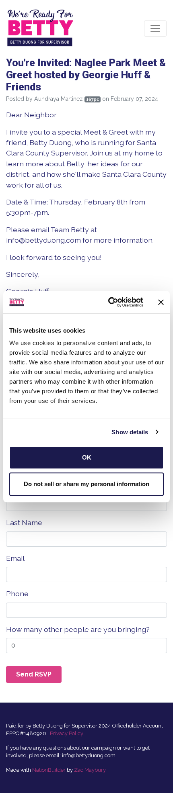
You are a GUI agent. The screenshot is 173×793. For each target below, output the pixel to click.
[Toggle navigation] (155, 28)
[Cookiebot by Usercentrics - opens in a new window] (108, 302)
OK (86, 457)
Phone (17, 593)
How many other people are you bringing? (78, 629)
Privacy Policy (66, 733)
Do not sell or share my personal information (86, 483)
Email (15, 558)
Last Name (24, 522)
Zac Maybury (90, 770)
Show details (129, 432)
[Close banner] (161, 302)
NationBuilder (49, 770)
